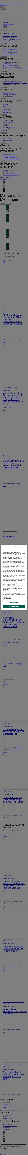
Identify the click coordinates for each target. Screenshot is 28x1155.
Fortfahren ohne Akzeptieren (20, 546)
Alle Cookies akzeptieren (14, 606)
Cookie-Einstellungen (14, 602)
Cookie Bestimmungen (7, 598)
